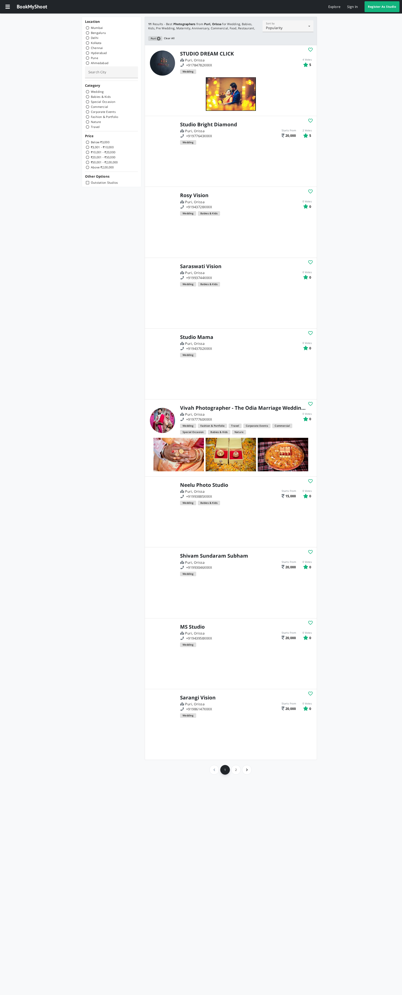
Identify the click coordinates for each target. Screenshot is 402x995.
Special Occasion (103, 102)
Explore (334, 6)
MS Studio (192, 626)
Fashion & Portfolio (104, 117)
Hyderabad (99, 53)
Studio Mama (196, 337)
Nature (96, 122)
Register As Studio (382, 7)
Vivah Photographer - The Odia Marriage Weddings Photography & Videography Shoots (244, 407)
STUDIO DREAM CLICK (207, 53)
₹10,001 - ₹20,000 (103, 152)
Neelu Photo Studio (204, 485)
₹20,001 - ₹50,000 (103, 157)
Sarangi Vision (198, 697)
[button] (8, 7)
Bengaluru (98, 33)
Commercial (99, 107)
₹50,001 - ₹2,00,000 (104, 162)
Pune (94, 58)
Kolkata (96, 43)
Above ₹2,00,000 (102, 167)
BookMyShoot (32, 6)
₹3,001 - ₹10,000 (102, 147)
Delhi (94, 38)
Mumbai (97, 28)
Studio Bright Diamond (208, 124)
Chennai (97, 48)
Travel (95, 127)
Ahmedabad (99, 63)
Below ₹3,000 (100, 142)
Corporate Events (103, 112)
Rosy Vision (194, 195)
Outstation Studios (104, 183)
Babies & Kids (101, 97)
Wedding (97, 92)
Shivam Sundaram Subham (214, 555)
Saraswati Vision (201, 266)
